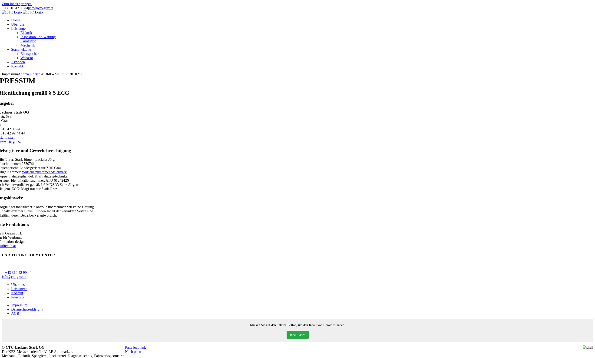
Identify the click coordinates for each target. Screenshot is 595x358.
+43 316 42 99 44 (18, 272)
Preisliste (17, 297)
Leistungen (19, 289)
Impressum (19, 305)
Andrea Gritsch (29, 74)
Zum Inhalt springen (17, 4)
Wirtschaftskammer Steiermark (44, 172)
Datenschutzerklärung (27, 309)
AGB (15, 313)
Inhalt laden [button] (297, 335)
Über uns (18, 285)
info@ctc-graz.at (41, 8)
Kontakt (17, 293)
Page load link (135, 347)
